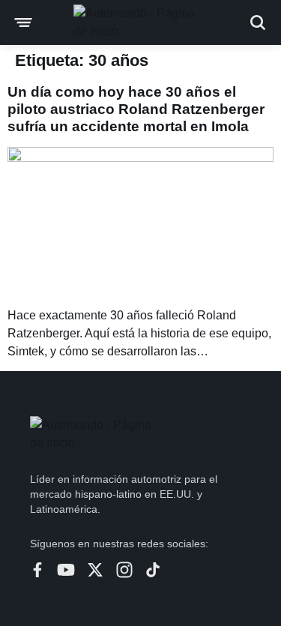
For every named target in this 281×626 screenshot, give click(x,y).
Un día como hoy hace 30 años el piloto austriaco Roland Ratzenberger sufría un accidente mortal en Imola (136, 109)
